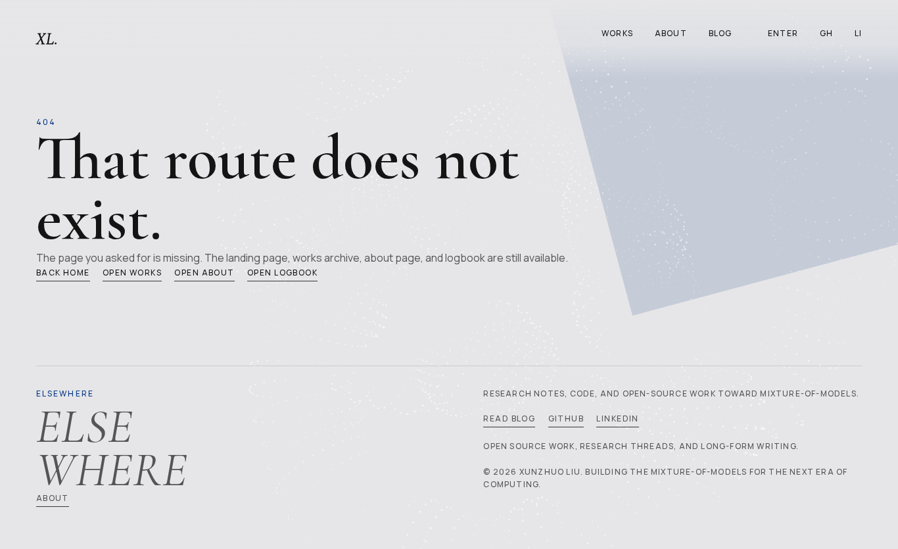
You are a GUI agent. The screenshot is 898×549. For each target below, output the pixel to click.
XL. (47, 39)
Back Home (63, 272)
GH (826, 33)
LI (858, 33)
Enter (783, 33)
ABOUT (52, 498)
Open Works (132, 272)
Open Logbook (282, 272)
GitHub (566, 418)
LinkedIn (617, 418)
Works (617, 33)
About (671, 33)
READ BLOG (509, 418)
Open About (204, 272)
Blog (720, 33)
